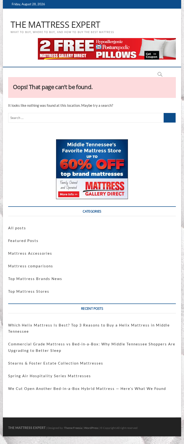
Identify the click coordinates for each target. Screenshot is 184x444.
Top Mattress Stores (28, 291)
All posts (17, 228)
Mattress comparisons (30, 266)
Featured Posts (23, 240)
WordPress (91, 428)
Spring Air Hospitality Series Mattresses (49, 376)
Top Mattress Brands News (35, 278)
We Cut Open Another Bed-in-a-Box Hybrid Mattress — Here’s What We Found (87, 388)
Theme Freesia (73, 428)
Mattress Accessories (30, 253)
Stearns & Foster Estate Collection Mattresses (55, 363)
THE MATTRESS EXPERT (55, 24)
